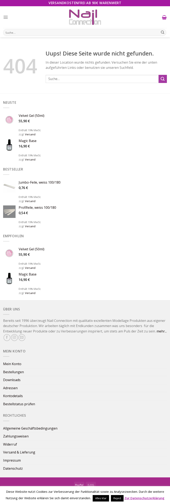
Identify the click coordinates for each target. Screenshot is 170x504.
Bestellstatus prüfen (19, 404)
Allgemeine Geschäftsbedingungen (30, 428)
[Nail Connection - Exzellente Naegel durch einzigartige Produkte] (85, 17)
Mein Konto (12, 364)
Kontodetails (13, 396)
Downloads (12, 380)
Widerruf (10, 444)
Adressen (10, 388)
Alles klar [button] (101, 498)
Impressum (12, 460)
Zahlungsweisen (16, 436)
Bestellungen (13, 372)
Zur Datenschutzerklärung (144, 498)
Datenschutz (13, 468)
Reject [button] (117, 498)
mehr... (162, 331)
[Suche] (162, 32)
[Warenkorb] (164, 17)
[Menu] (5, 17)
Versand (30, 134)
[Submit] (163, 79)
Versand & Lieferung (19, 452)
